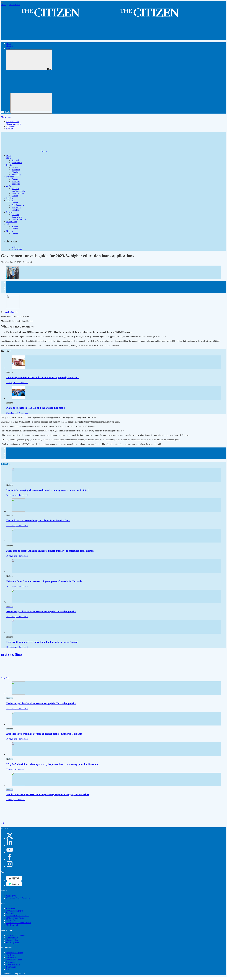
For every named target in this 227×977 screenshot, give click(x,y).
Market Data (11, 222)
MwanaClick (14, 4)
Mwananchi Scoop (14, 960)
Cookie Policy (12, 940)
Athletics (15, 172)
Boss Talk (16, 184)
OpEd (8, 186)
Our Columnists (18, 191)
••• (2, 112)
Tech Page (16, 210)
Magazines (10, 212)
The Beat (15, 214)
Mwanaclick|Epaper (14, 911)
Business (10, 177)
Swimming (16, 174)
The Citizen (11, 955)
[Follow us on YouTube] (9, 852)
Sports (9, 165)
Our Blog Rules (12, 925)
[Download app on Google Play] (14, 880)
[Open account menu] (31, 103)
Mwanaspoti (11, 962)
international (11, 48)
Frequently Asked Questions (18, 898)
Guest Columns (18, 193)
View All (5, 678)
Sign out (9, 129)
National (9, 46)
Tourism (15, 203)
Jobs (8, 224)
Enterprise (16, 181)
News (8, 158)
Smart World (17, 217)
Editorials (15, 188)
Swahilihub (11, 967)
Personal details (12, 122)
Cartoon (15, 196)
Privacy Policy (12, 938)
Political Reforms (19, 219)
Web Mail (10, 913)
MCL (3, 4)
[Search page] (20, 39)
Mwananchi (11, 957)
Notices (15, 226)
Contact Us (11, 896)
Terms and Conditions (15, 935)
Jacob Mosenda (11, 312)
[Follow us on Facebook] (9, 859)
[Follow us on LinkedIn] (9, 845)
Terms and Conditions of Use (18, 922)
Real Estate (16, 207)
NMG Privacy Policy (15, 918)
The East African (13, 964)
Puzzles (9, 198)
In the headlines (11, 654)
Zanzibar (10, 200)
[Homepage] (100, 15)
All (2, 823)
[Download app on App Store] (14, 885)
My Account (6, 117)
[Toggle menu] (2, 2)
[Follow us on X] (9, 838)
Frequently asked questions (17, 915)
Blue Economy (18, 205)
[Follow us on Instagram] (9, 866)
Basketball (16, 170)
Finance (15, 179)
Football (15, 167)
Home (8, 43)
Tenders (15, 229)
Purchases (10, 126)
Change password (13, 124)
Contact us (10, 908)
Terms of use (11, 920)
